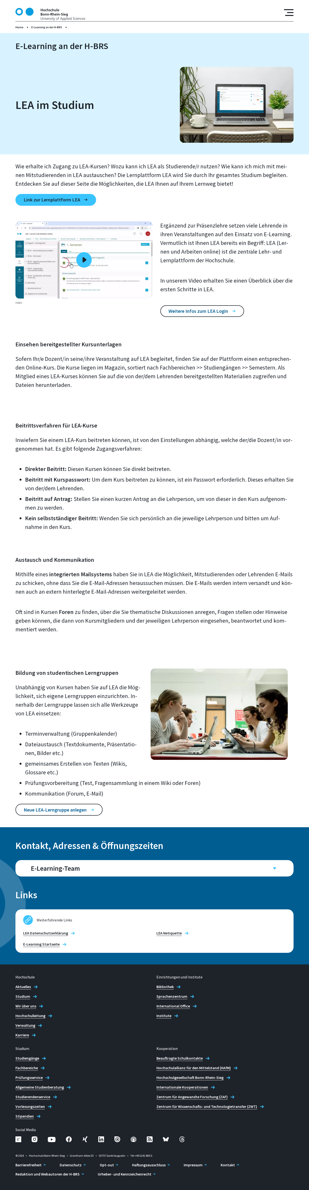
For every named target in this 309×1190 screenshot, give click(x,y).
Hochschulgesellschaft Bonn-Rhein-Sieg (190, 1077)
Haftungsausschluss (149, 1164)
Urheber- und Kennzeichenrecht (124, 1174)
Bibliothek (165, 986)
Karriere (22, 1035)
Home (19, 27)
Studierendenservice (32, 1096)
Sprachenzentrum (171, 996)
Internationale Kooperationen (182, 1087)
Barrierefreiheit (28, 1164)
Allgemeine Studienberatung (39, 1087)
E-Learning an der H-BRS (46, 27)
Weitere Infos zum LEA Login (198, 311)
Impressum (193, 1164)
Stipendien (24, 1116)
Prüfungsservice (29, 1077)
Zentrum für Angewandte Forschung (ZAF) (192, 1096)
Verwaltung (25, 1025)
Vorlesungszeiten (30, 1106)
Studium (22, 996)
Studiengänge (27, 1058)
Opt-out (107, 1164)
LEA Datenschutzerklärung (45, 933)
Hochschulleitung (30, 1015)
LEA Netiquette (169, 933)
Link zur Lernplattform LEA (52, 200)
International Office (173, 1006)
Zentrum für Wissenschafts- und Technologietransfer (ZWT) (206, 1106)
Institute (163, 1015)
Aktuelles (23, 986)
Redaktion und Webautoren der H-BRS (47, 1174)
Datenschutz (71, 1164)
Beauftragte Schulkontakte (179, 1058)
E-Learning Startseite (41, 944)
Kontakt (228, 1164)
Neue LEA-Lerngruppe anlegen (55, 810)
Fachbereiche (26, 1067)
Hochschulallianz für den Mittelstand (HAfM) (193, 1067)
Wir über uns (25, 1006)
